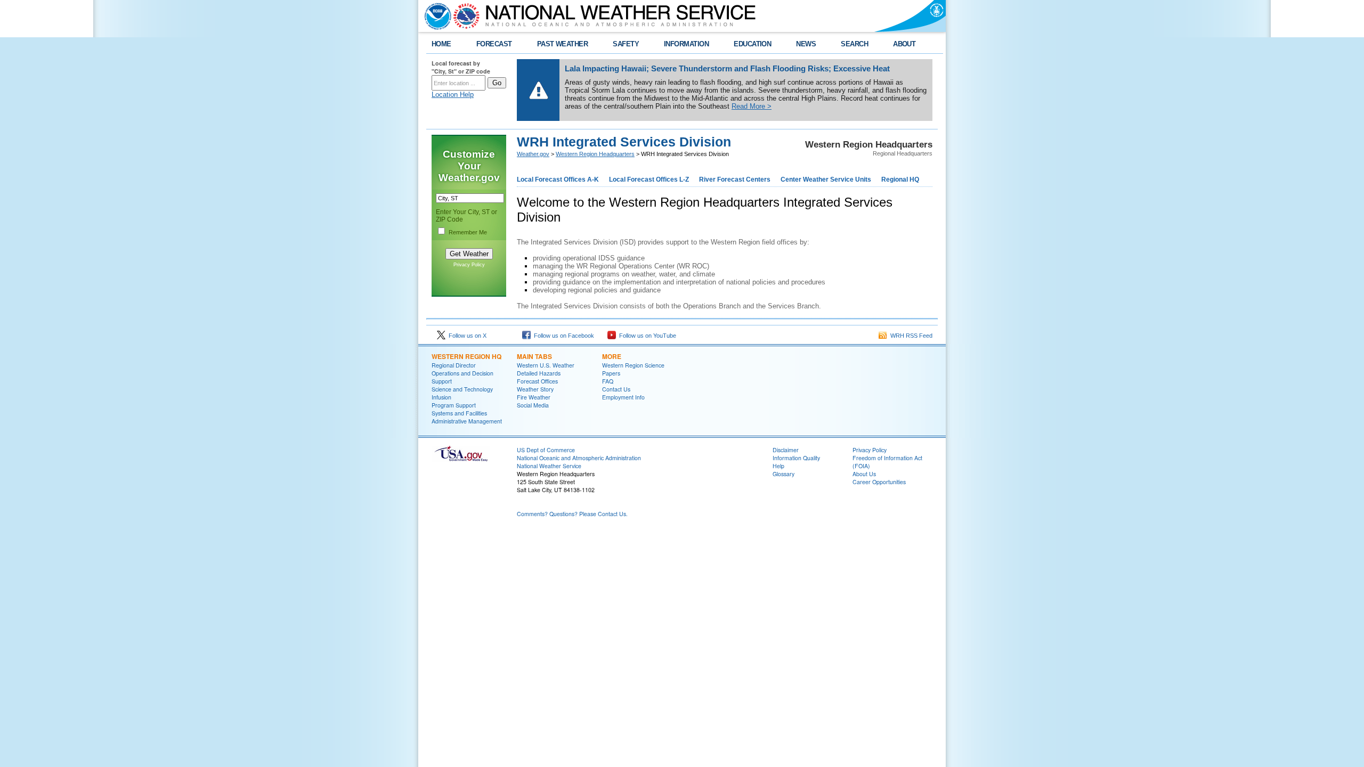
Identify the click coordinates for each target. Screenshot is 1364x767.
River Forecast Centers (734, 179)
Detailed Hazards (539, 373)
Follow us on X (465, 335)
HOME (441, 44)
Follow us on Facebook (562, 335)
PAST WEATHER (562, 44)
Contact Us (616, 389)
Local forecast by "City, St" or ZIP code (461, 67)
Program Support (454, 405)
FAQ (607, 381)
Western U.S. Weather (545, 365)
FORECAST (494, 44)
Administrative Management (467, 421)
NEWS (806, 44)
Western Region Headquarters (595, 154)
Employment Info (623, 397)
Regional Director (454, 365)
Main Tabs (534, 356)
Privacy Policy (469, 264)
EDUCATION (752, 44)
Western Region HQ (466, 356)
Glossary (783, 474)
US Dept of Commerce (546, 450)
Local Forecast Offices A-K (558, 179)
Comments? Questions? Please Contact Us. (572, 514)
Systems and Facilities (459, 413)
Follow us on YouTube (646, 335)
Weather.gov (533, 154)
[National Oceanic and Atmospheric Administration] (435, 16)
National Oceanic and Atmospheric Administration (579, 458)
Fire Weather (533, 397)
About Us (864, 474)
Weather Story (535, 389)
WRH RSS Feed (909, 335)
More (611, 356)
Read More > (752, 106)
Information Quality (796, 458)
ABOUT (904, 44)
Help (778, 466)
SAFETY (626, 44)
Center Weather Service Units (826, 179)
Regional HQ (900, 179)
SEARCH (854, 44)
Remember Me (468, 232)
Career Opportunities (879, 482)
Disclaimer (786, 450)
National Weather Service (549, 466)
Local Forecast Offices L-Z (649, 179)
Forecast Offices (537, 381)
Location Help (453, 95)
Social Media (533, 405)
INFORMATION (686, 44)
